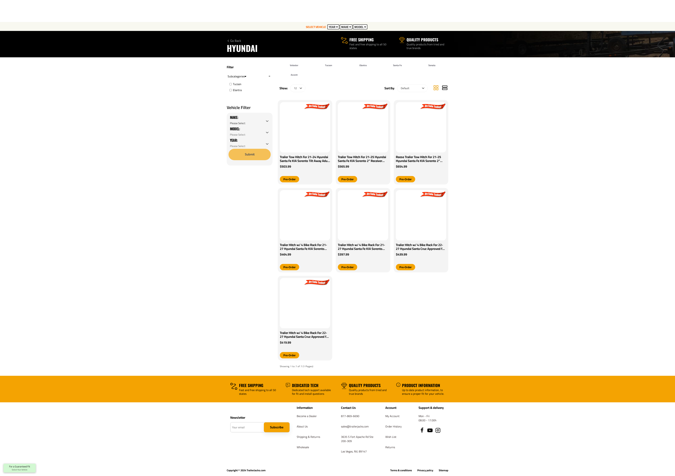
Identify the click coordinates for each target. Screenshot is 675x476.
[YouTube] (429, 430)
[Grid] (435, 88)
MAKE (345, 26)
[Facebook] (422, 430)
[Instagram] (437, 430)
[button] (289, 179)
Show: (283, 88)
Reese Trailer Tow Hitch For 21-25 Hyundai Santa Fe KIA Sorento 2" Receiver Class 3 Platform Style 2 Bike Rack (418, 159)
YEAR (332, 26)
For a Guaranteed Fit (19, 468)
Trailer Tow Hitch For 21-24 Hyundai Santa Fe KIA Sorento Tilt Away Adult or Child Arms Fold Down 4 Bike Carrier (304, 159)
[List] (444, 88)
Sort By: (389, 88)
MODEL (359, 26)
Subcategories (236, 76)
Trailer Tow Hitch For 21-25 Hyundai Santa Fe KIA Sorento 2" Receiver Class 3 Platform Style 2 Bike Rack (362, 159)
